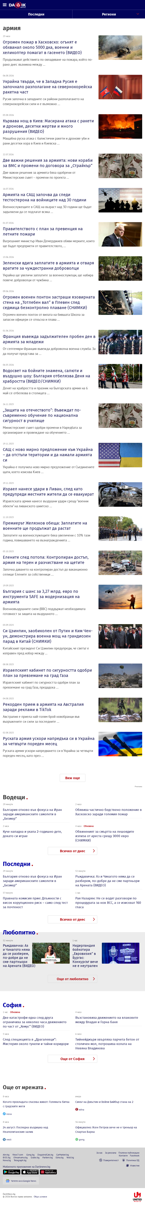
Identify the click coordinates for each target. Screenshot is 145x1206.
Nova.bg (7, 1160)
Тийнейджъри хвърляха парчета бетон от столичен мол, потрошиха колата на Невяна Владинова (107, 1043)
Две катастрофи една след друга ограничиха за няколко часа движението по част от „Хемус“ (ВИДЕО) (34, 1022)
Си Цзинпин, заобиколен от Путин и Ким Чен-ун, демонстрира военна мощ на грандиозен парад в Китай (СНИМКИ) (48, 636)
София (12, 1005)
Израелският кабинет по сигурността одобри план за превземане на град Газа (47, 673)
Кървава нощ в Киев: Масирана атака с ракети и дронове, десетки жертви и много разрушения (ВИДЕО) (48, 126)
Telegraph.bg (20, 1160)
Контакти (123, 1155)
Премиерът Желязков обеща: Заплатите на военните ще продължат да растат (45, 526)
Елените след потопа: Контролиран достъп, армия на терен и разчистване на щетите (46, 560)
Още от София (72, 1059)
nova (9, 1114)
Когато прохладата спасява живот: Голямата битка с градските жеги (36, 1104)
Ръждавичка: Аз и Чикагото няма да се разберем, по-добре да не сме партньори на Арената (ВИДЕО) (107, 880)
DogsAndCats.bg (45, 1154)
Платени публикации (128, 1152)
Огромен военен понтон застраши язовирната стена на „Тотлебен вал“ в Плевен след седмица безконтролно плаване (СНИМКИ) (49, 302)
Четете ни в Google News (23, 1180)
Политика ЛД (132, 1160)
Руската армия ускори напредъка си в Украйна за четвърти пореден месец (49, 741)
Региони (109, 14)
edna (81, 1109)
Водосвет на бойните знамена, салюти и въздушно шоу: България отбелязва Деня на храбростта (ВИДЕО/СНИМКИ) (46, 376)
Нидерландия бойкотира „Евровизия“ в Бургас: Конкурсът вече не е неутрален (85, 955)
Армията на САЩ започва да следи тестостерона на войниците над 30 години (44, 197)
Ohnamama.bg (20, 1157)
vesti (8, 1139)
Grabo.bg (35, 1157)
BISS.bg (6, 1157)
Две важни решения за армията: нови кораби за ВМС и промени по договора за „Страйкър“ (48, 163)
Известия (134, 1165)
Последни (36, 14)
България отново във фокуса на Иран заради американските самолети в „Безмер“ (32, 814)
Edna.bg (59, 1157)
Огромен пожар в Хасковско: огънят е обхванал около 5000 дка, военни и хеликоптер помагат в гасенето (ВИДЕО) (42, 47)
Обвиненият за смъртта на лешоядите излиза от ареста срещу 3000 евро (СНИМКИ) (104, 836)
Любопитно (19, 932)
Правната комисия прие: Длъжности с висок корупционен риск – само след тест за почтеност (35, 902)
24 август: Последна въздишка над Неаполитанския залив (25, 1129)
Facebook (134, 1155)
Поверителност (111, 1160)
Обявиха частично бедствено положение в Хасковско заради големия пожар (108, 812)
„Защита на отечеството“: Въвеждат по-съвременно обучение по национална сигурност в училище (42, 415)
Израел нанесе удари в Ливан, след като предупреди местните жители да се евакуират (48, 491)
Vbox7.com (17, 1154)
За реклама (110, 1152)
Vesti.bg (70, 1157)
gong (82, 1139)
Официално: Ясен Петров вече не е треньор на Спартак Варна (106, 1129)
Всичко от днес (72, 851)
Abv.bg (6, 1154)
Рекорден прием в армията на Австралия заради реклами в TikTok (43, 707)
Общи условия (40, 1196)
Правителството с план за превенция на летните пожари (43, 231)
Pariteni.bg (47, 1157)
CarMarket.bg (62, 1154)
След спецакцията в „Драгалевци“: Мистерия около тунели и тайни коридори (36, 1041)
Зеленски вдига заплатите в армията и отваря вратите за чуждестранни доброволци (48, 265)
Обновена (89, 826)
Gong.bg (30, 1154)
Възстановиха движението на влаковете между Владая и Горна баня (106, 1020)
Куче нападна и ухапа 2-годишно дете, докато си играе (32, 834)
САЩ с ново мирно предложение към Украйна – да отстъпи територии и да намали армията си (48, 455)
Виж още (72, 778)
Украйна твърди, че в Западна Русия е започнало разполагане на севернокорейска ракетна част (47, 87)
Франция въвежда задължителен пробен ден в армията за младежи (49, 339)
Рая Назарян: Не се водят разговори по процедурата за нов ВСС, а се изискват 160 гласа (108, 902)
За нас (99, 1152)
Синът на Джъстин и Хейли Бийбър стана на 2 (104, 1102)
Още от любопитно (72, 979)
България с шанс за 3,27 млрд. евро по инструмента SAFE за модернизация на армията (41, 596)
